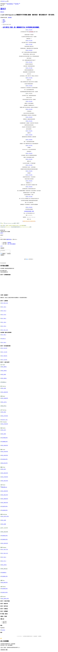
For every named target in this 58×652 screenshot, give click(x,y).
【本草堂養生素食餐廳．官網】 (29, 211)
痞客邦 (7, 239)
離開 (6, 649)
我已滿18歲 (3, 649)
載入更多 (2, 248)
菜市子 (3, 9)
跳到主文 (2, 11)
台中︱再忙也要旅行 (11, 243)
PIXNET (20, 636)
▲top (1, 245)
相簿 (4, 19)
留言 (10, 239)
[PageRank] (2, 629)
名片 (4, 22)
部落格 (4, 21)
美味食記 (9, 242)
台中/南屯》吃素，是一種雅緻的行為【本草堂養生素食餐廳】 (21, 27)
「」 (29, 221)
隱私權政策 (35, 636)
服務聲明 (39, 636)
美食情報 (10, 17)
